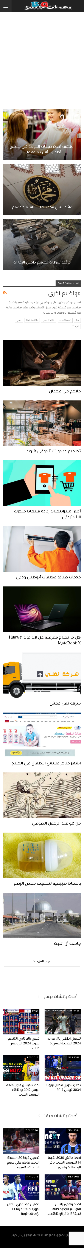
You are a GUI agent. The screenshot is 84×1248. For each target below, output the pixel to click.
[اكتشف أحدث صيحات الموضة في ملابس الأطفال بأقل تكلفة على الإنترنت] (42, 134)
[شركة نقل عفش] (42, 675)
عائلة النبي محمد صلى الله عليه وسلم (42, 207)
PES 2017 (73, 1058)
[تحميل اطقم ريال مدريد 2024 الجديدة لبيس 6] (63, 1022)
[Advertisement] (42, 58)
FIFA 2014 (73, 1131)
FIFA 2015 (73, 1177)
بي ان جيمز (18, 1235)
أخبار (77, 320)
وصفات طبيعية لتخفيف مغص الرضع (47, 883)
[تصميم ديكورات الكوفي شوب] (42, 423)
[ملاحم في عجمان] (42, 363)
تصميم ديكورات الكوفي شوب (54, 451)
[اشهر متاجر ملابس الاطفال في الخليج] (42, 735)
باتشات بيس (48, 320)
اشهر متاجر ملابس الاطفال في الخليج (46, 763)
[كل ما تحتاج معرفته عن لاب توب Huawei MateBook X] (42, 609)
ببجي (19, 320)
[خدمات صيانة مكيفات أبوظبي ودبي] (42, 549)
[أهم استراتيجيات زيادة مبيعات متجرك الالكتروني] (42, 483)
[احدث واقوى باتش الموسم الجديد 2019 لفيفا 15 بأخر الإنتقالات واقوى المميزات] (63, 1187)
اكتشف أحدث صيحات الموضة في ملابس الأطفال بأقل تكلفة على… (42, 149)
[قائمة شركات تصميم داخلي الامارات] (42, 244)
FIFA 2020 (32, 1131)
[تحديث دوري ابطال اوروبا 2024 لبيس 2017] (63, 1068)
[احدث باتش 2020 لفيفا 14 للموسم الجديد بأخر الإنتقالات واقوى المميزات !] (63, 1141)
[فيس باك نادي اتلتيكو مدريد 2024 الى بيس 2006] (21, 1022)
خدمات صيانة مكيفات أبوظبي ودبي (48, 577)
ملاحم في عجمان (65, 391)
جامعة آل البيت (67, 943)
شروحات (75, 326)
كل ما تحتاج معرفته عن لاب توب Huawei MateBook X (45, 640)
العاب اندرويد (65, 320)
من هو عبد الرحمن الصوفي (56, 823)
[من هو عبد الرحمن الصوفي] (42, 795)
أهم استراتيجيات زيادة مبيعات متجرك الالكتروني (47, 514)
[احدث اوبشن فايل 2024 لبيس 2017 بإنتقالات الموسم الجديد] (21, 1068)
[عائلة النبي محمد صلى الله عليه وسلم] (42, 189)
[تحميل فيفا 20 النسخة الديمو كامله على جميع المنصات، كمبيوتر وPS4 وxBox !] (21, 1141)
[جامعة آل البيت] (42, 915)
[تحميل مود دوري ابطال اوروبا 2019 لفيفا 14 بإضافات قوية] (21, 1187)
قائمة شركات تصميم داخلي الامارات (42, 262)
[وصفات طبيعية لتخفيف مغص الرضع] (42, 855)
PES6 (76, 1011)
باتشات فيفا (31, 320)
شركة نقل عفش (65, 703)
